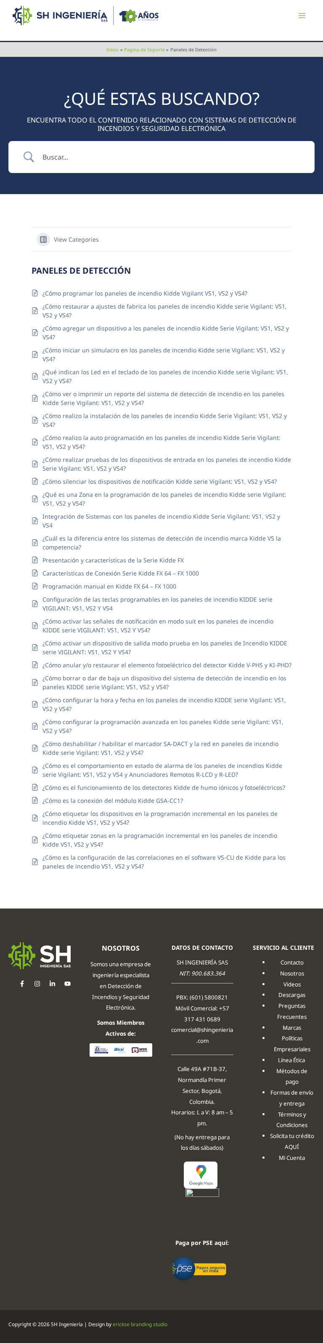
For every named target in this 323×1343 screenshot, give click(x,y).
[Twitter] (52, 984)
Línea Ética (292, 1060)
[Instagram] (37, 984)
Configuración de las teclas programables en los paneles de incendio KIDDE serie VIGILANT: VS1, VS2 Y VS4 (157, 603)
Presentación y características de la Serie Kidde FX (113, 560)
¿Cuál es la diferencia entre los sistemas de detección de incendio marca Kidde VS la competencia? (161, 542)
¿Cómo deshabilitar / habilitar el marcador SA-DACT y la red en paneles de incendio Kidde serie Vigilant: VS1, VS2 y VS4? (160, 748)
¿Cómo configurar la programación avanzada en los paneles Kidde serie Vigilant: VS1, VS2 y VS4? (162, 726)
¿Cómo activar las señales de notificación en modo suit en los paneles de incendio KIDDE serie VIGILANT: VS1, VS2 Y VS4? (157, 625)
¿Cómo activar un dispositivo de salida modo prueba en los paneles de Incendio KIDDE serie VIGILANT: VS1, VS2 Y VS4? (164, 647)
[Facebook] (22, 984)
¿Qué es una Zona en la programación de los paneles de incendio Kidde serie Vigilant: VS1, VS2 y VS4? (164, 498)
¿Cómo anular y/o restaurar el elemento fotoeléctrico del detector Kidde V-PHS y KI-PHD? (166, 665)
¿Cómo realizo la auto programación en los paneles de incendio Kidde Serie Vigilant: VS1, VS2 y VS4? (161, 442)
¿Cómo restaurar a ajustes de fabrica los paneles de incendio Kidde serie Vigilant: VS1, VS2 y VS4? (164, 310)
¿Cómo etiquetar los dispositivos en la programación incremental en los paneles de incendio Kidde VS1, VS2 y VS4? (160, 818)
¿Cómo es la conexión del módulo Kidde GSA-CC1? (112, 801)
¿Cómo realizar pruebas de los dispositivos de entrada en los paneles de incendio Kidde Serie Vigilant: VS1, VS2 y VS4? (166, 464)
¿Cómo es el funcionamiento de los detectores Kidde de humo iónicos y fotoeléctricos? (163, 787)
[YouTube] (67, 984)
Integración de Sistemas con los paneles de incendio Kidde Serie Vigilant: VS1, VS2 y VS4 (161, 520)
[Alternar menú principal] (302, 15)
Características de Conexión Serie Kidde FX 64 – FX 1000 (120, 573)
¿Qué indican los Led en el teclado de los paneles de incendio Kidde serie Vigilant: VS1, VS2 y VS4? (165, 376)
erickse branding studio (140, 1324)
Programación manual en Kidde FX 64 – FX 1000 (109, 586)
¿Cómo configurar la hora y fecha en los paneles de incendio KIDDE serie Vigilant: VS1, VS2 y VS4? (164, 704)
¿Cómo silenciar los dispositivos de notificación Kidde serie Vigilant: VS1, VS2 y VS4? (159, 481)
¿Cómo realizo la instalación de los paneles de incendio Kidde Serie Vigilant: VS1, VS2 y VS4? (164, 420)
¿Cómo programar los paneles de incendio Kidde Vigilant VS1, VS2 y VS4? (144, 293)
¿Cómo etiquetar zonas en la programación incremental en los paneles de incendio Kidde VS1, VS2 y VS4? (159, 839)
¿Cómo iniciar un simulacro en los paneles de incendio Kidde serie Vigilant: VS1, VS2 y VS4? (163, 354)
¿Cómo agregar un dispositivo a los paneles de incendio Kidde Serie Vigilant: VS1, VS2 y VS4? (165, 332)
